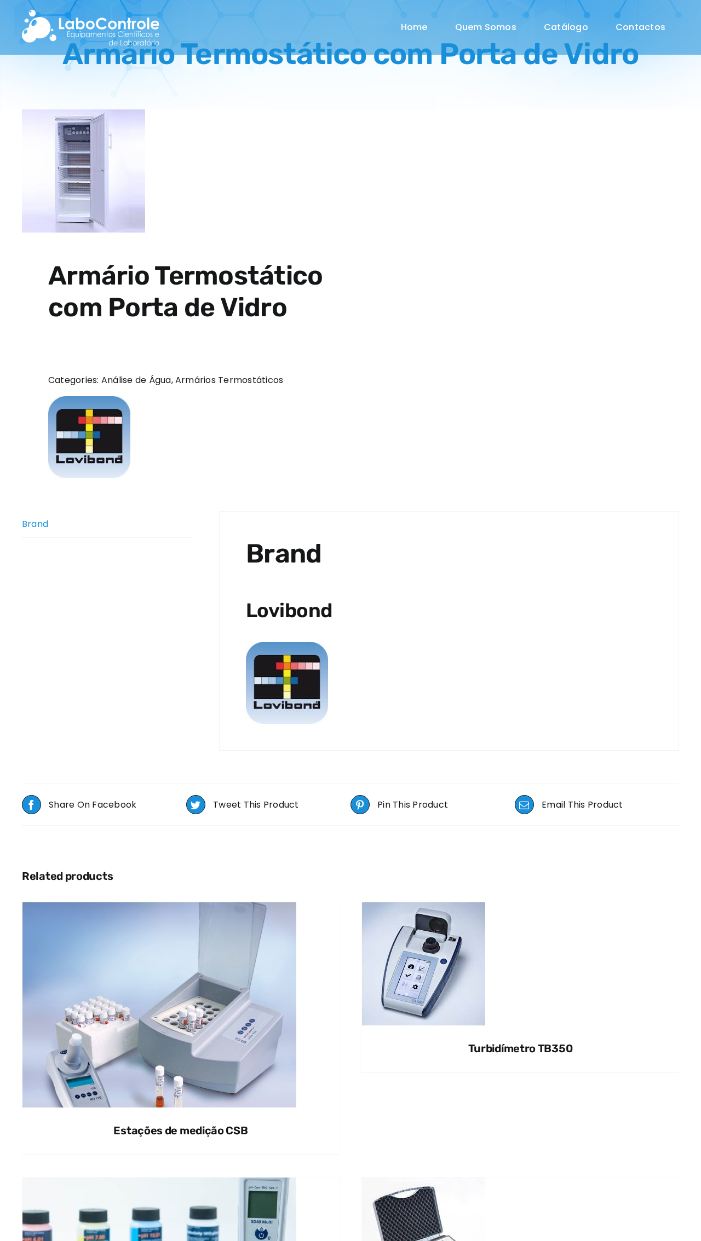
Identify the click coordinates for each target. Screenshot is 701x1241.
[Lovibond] (89, 437)
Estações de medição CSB (180, 1130)
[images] (179, 171)
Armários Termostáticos (229, 380)
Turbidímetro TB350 (520, 1048)
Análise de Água (136, 380)
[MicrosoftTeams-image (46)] (90, 14)
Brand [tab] (35, 524)
